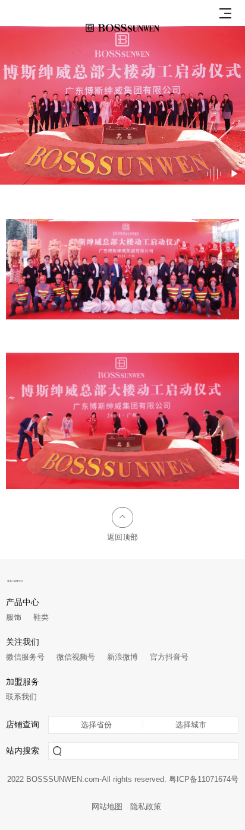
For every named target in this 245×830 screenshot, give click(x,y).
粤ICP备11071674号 (203, 779)
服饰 (13, 617)
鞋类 (41, 617)
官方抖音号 (169, 656)
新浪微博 (122, 656)
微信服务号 (25, 656)
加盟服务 (22, 681)
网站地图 (107, 807)
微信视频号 (75, 656)
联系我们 (21, 696)
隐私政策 (145, 807)
